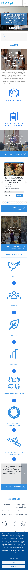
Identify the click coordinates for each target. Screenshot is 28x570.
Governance (21, 511)
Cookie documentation (7, 554)
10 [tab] (23, 202)
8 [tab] (18, 202)
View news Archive (13, 486)
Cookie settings (13, 558)
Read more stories (13, 154)
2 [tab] (12, 28)
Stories (8, 285)
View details (19, 195)
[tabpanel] (14, 18)
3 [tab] (14, 28)
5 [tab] (18, 28)
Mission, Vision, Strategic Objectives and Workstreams (21, 506)
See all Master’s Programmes (13, 247)
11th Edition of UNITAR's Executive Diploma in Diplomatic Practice (14, 180)
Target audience (7, 36)
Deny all (13, 562)
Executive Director (7, 514)
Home (4, 34)
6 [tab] (14, 202)
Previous (2, 141)
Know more (14, 142)
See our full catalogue (15, 208)
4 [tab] (16, 28)
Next (26, 141)
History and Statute (7, 511)
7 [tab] (16, 202)
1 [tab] (10, 28)
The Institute (7, 504)
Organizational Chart (21, 514)
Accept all (13, 566)
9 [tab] (20, 202)
